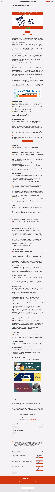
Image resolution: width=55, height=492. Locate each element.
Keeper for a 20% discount (37, 181)
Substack (23, 490)
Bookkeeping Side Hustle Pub (18, 7)
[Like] (13, 10)
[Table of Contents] (1, 246)
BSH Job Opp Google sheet (24, 207)
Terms (31, 485)
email (13, 344)
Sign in (52, 1)
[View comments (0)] (20, 457)
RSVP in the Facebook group (32, 132)
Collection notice (34, 485)
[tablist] (15, 433)
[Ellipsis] (42, 441)
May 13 (31, 122)
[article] (27, 456)
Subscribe (48, 1)
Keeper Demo (17, 175)
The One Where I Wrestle (17, 460)
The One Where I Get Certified (18, 466)
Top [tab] (12, 451)
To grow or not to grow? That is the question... (19, 455)
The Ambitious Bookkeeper (17, 347)
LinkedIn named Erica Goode (27, 190)
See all (14, 472)
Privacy (29, 485)
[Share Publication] (44, 1)
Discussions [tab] (18, 451)
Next (40, 426)
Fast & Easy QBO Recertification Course (21, 106)
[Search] (42, 1)
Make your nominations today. (23, 187)
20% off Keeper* (23, 111)
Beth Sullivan (16, 441)
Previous (15, 426)
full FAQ (41, 198)
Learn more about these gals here (35, 337)
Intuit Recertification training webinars (29, 198)
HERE (38, 104)
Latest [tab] (15, 451)
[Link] (10, 101)
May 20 (35, 122)
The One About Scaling (16, 454)
